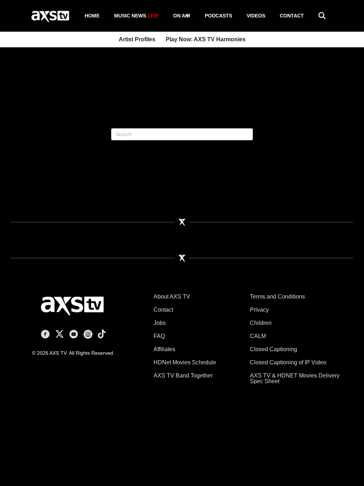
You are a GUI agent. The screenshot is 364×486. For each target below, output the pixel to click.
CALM (258, 336)
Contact (292, 16)
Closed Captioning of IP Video (288, 362)
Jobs (160, 323)
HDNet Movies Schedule (185, 362)
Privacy (259, 310)
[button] (187, 16)
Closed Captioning (273, 349)
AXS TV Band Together (183, 376)
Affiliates (164, 349)
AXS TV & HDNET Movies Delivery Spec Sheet (294, 378)
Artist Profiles (137, 39)
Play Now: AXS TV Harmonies (206, 39)
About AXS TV (172, 297)
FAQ (159, 336)
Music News (136, 16)
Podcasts (218, 16)
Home (92, 16)
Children (261, 323)
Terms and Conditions (277, 297)
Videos (256, 16)
